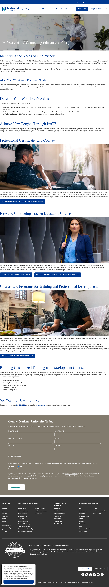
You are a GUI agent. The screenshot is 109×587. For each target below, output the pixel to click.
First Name (14, 431)
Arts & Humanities (40, 508)
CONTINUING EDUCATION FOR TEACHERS (16, 275)
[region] (18, 574)
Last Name (59, 431)
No (21, 467)
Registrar (81, 521)
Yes (12, 467)
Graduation (82, 513)
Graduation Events (84, 516)
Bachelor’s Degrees (23, 511)
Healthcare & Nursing (24, 526)
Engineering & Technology (25, 531)
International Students (60, 513)
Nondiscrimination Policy (99, 511)
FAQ (80, 508)
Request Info (96, 9)
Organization (15, 438)
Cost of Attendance (59, 523)
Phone (58, 446)
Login (83, 2)
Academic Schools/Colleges (6, 524)
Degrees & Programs (26, 9)
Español (78, 2)
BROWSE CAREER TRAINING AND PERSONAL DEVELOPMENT (22, 201)
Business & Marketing (24, 523)
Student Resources (66, 9)
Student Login (83, 511)
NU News (4, 521)
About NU (54, 9)
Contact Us (4, 518)
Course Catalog (97, 513)
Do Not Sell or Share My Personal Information (68, 582)
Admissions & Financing (42, 9)
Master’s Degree (22, 513)
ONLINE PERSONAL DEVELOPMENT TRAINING (17, 356)
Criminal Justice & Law (41, 511)
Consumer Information (85, 529)
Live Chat (89, 2)
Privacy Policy (51, 582)
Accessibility (5, 532)
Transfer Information (59, 511)
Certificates (21, 518)
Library (81, 526)
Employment (5, 516)
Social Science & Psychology (26, 529)
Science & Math (39, 513)
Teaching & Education (24, 521)
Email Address (15, 456)
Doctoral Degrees (23, 516)
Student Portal (83, 531)
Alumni (81, 518)
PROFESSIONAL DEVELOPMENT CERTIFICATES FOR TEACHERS (57, 275)
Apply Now (82, 9)
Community (82, 523)
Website (58, 438)
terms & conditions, (71, 474)
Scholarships (57, 518)
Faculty (4, 511)
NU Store (95, 508)
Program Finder (22, 508)
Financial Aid (57, 516)
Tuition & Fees (58, 521)
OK (18, 581)
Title (11, 446)
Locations (4, 513)
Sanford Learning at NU (7, 528)
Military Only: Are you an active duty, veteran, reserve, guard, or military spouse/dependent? (52, 463)
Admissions (57, 508)
